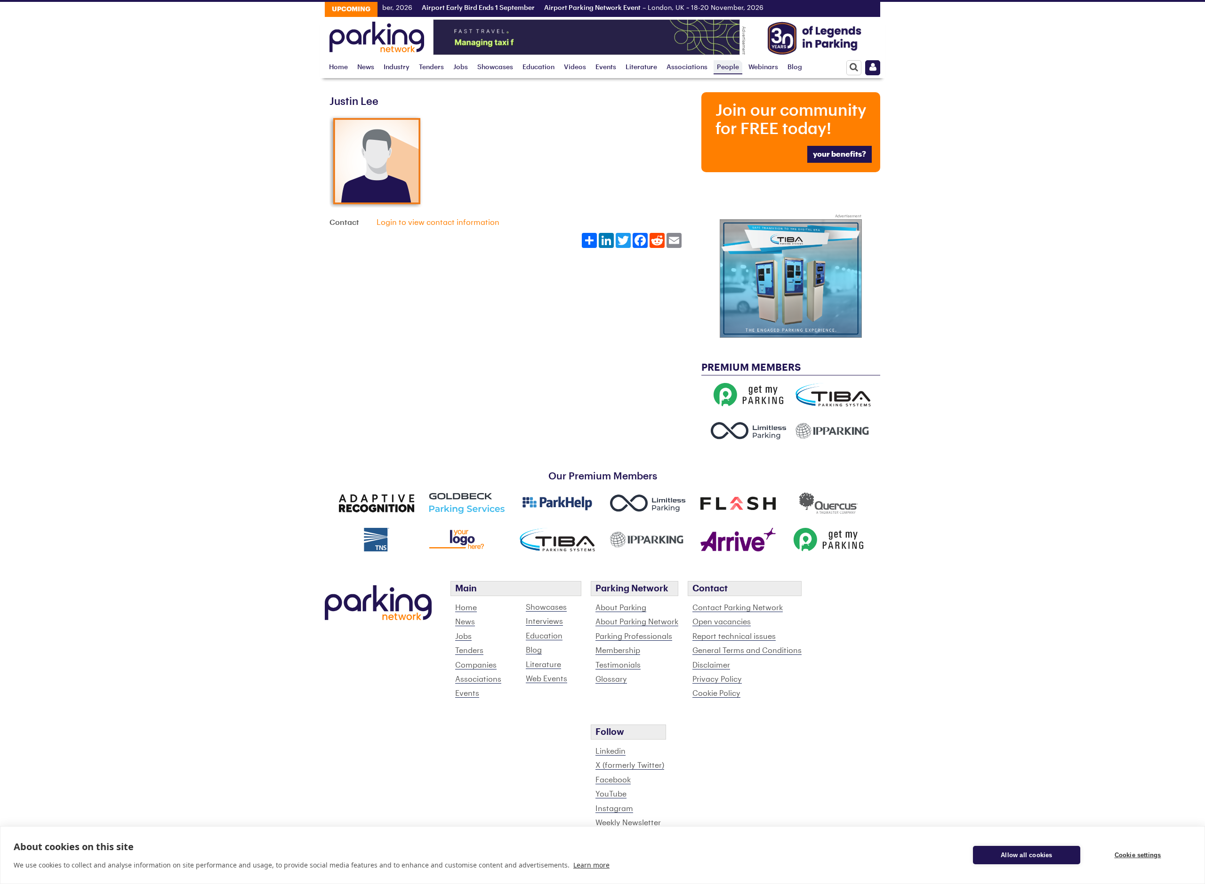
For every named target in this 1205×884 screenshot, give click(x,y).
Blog (794, 67)
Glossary (611, 679)
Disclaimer (711, 665)
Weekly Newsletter (628, 823)
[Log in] (872, 67)
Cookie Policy (716, 693)
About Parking (620, 608)
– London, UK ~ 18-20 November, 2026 (641, 8)
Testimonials (618, 665)
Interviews (544, 621)
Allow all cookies (1026, 855)
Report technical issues (734, 636)
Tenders (431, 67)
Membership (617, 650)
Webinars (763, 67)
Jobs (460, 67)
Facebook (613, 780)
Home (338, 67)
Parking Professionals (633, 636)
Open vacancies (721, 622)
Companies (476, 665)
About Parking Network (636, 622)
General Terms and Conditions (747, 650)
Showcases (495, 67)
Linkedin (610, 751)
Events (605, 67)
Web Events (546, 679)
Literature (641, 67)
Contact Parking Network (737, 608)
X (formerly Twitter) (629, 765)
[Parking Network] (376, 34)
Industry (397, 67)
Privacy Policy (717, 679)
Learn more (591, 864)
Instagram (614, 808)
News (365, 67)
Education (538, 67)
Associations (687, 67)
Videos (575, 67)
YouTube (611, 794)
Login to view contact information (438, 222)
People (728, 67)
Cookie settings (1138, 855)
